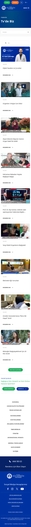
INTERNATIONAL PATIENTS (15, 437)
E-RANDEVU (15, 2)
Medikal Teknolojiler (15, 443)
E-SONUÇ (7, 2)
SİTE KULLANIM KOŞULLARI (15, 495)
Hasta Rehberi (15, 447)
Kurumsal (15, 402)
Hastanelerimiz (15, 416)
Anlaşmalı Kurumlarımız (15, 424)
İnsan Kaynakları (16, 410)
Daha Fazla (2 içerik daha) (15, 369)
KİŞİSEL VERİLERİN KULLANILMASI (15, 502)
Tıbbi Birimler (15, 429)
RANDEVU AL (21, 388)
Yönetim (15, 433)
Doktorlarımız (15, 420)
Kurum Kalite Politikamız (15, 406)
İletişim (15, 451)
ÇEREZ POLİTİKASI (15, 506)
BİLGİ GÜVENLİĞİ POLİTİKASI (15, 499)
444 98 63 (17, 461)
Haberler (4, 17)
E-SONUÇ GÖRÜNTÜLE (8, 388)
